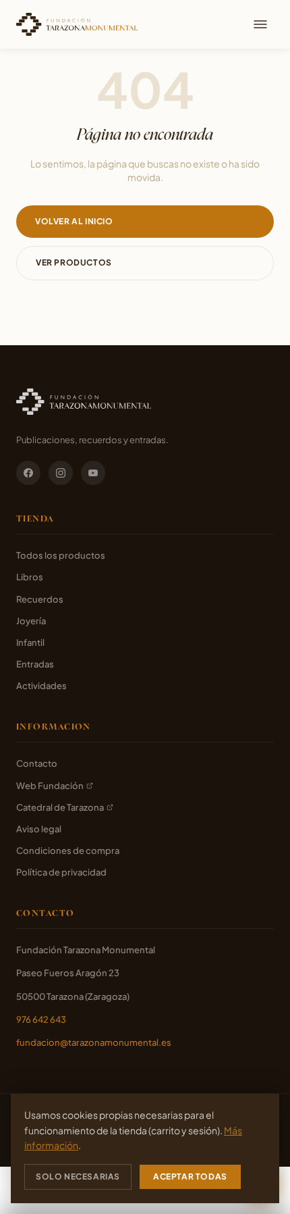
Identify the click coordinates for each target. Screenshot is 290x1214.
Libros (29, 577)
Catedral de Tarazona (60, 807)
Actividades (41, 685)
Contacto (36, 763)
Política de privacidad (61, 872)
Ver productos (74, 262)
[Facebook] (28, 473)
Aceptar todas (190, 1176)
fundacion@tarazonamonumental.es (93, 1042)
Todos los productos (60, 555)
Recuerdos (39, 599)
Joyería (31, 620)
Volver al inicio (74, 221)
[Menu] (260, 24)
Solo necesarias (78, 1176)
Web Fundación (50, 785)
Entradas (35, 664)
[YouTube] (93, 473)
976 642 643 (41, 1019)
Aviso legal (38, 829)
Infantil (30, 642)
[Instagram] (61, 473)
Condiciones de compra (67, 850)
